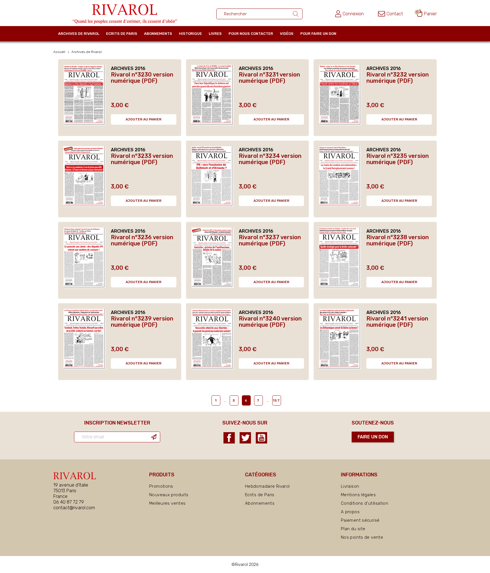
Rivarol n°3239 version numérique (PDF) (142, 321)
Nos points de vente (362, 537)
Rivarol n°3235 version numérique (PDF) (397, 159)
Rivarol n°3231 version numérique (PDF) (269, 77)
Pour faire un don (318, 33)
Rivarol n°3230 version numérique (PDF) (142, 77)
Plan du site (353, 528)
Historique (190, 33)
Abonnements (158, 33)
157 (276, 400)
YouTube (261, 437)
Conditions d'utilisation (364, 503)
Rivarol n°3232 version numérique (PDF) (397, 77)
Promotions (161, 486)
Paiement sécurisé (360, 520)
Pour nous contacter (251, 33)
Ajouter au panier (143, 119)
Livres (215, 33)
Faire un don (373, 437)
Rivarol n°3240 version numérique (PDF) (270, 321)
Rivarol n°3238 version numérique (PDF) (397, 240)
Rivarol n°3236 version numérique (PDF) (142, 240)
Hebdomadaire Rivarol (267, 486)
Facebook (229, 437)
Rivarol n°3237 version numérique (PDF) (270, 240)
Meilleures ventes (167, 503)
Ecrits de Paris (121, 33)
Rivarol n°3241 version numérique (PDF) (397, 321)
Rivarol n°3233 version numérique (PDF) (142, 159)
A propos (350, 511)
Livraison (350, 486)
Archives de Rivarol (78, 33)
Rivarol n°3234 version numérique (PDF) (270, 159)
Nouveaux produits (168, 494)
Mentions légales (358, 494)
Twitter (245, 437)
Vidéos (286, 33)
